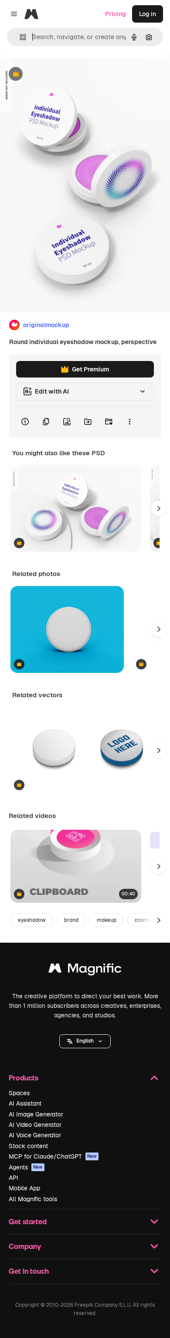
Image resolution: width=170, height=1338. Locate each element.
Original (56, 74)
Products (23, 1077)
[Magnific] (85, 970)
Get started (28, 1221)
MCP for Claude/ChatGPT (53, 1156)
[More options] (129, 422)
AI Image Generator (36, 1114)
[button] (85, 1041)
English (85, 1040)
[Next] (159, 508)
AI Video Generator (35, 1125)
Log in (147, 14)
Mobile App (24, 1188)
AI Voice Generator (35, 1135)
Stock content (28, 1146)
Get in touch (29, 1270)
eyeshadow (32, 920)
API (13, 1178)
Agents (26, 1167)
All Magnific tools (33, 1199)
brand (71, 920)
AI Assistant (25, 1103)
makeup (106, 920)
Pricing (115, 14)
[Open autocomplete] (19, 37)
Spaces (19, 1093)
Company (25, 1246)
